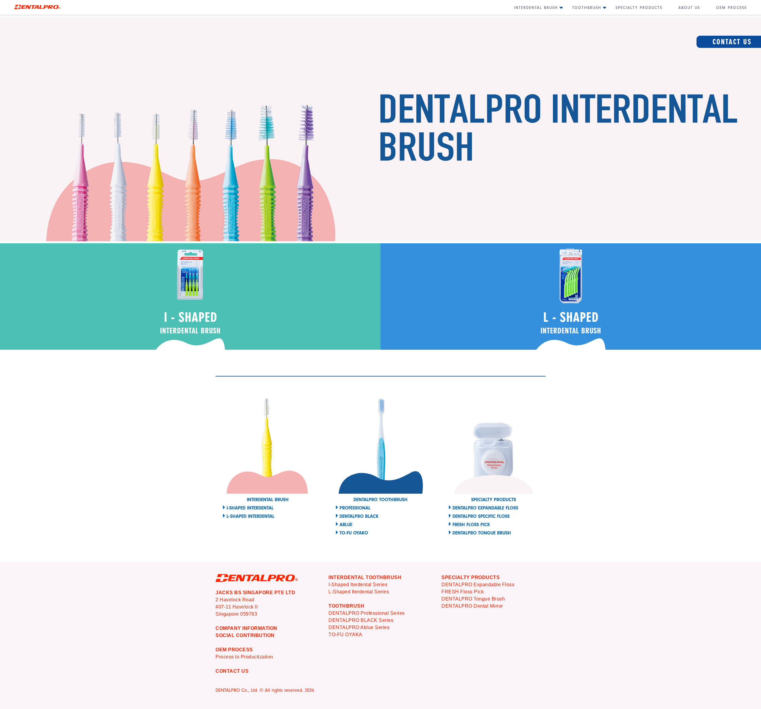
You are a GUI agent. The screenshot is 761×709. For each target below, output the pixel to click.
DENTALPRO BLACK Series (360, 620)
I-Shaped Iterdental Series (357, 584)
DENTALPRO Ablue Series (358, 627)
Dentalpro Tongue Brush (481, 533)
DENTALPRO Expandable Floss (477, 584)
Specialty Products (639, 7)
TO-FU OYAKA (345, 634)
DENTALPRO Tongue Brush (473, 598)
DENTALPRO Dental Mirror (472, 605)
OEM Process (731, 7)
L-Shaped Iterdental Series (358, 591)
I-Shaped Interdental (250, 508)
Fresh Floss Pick (471, 524)
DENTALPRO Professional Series (366, 613)
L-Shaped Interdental (250, 516)
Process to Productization (244, 656)
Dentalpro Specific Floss (481, 516)
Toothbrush (586, 7)
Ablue (345, 524)
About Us (689, 7)
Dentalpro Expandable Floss (485, 508)
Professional (354, 508)
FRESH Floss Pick (462, 591)
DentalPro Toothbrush (380, 499)
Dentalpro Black (358, 516)
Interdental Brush (536, 7)
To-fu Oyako (353, 533)
